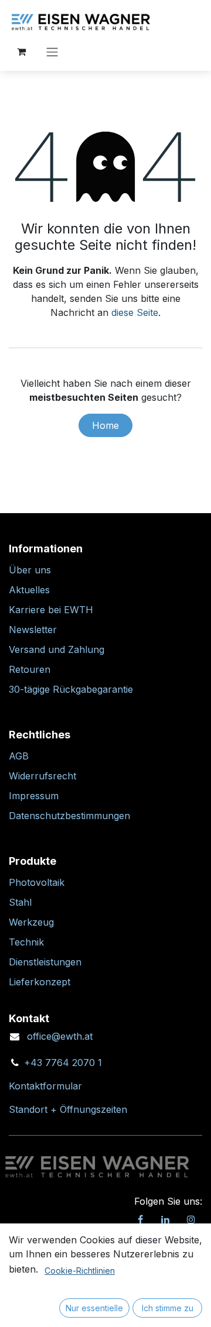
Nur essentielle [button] (94, 1308)
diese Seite (134, 312)
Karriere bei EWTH (51, 610)
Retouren (29, 669)
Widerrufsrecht (42, 776)
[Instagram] (191, 1219)
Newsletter (33, 629)
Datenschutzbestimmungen (69, 815)
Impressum (34, 796)
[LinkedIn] (165, 1219)
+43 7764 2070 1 (63, 1062)
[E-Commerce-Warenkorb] (21, 51)
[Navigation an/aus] (52, 51)
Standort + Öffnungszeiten (68, 1109)
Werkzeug (31, 922)
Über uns (30, 570)
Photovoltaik (36, 882)
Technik (26, 942)
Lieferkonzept (39, 982)
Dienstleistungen (45, 962)
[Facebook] (140, 1219)
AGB (19, 756)
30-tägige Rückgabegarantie (71, 689)
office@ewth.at (60, 1036)
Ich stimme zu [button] (167, 1308)
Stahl (20, 902)
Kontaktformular (45, 1086)
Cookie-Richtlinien (80, 1271)
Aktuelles (29, 590)
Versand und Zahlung (56, 649)
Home (105, 425)
